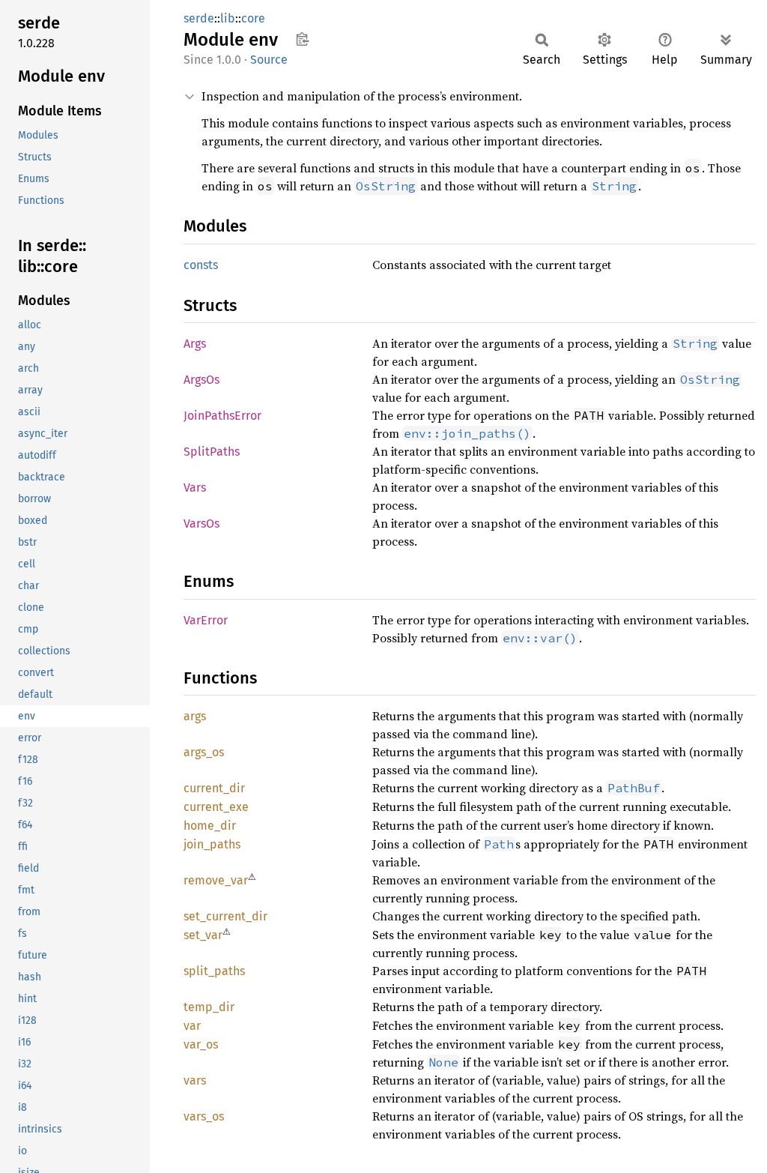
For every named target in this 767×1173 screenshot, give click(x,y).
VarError (206, 620)
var (192, 1026)
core (253, 18)
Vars (195, 487)
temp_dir (209, 1007)
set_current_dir (225, 916)
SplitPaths (212, 451)
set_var (203, 935)
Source (269, 59)
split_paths (214, 971)
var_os (201, 1044)
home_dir (210, 825)
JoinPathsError (222, 415)
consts (201, 265)
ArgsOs (201, 380)
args (195, 716)
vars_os (204, 1116)
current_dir (214, 788)
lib (227, 18)
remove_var (216, 880)
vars (195, 1080)
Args (195, 344)
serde (199, 18)
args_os (204, 752)
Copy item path (302, 39)
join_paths (212, 844)
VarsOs (201, 523)
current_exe (216, 807)
